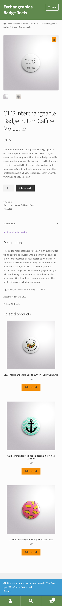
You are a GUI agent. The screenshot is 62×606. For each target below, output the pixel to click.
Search (31, 601)
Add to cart (25, 187)
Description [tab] (9, 223)
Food (32, 23)
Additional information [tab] (15, 232)
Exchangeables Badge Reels (18, 10)
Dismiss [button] (7, 591)
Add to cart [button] (31, 387)
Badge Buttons (21, 23)
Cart (47, 598)
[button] (54, 39)
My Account (10, 601)
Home (9, 23)
